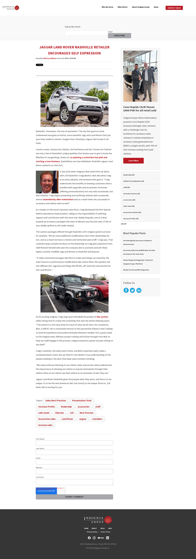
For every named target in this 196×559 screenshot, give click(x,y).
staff (97, 406)
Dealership (66, 406)
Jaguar (82, 418)
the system (102, 316)
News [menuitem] (156, 7)
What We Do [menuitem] (122, 7)
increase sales (45, 425)
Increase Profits (46, 406)
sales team (43, 412)
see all (123, 224)
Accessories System (132, 212)
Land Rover (67, 418)
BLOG (103, 528)
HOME (86, 528)
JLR (72, 412)
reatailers (97, 418)
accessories (83, 406)
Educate (59, 412)
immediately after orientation (58, 199)
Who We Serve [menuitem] (107, 7)
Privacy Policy (92, 532)
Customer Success (131, 194)
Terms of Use (105, 532)
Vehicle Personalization (133, 181)
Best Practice (86, 412)
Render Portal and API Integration (136, 270)
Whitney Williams (50, 58)
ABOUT (94, 528)
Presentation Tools (82, 400)
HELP (110, 528)
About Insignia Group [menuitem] (140, 7)
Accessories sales (47, 418)
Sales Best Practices (55, 400)
